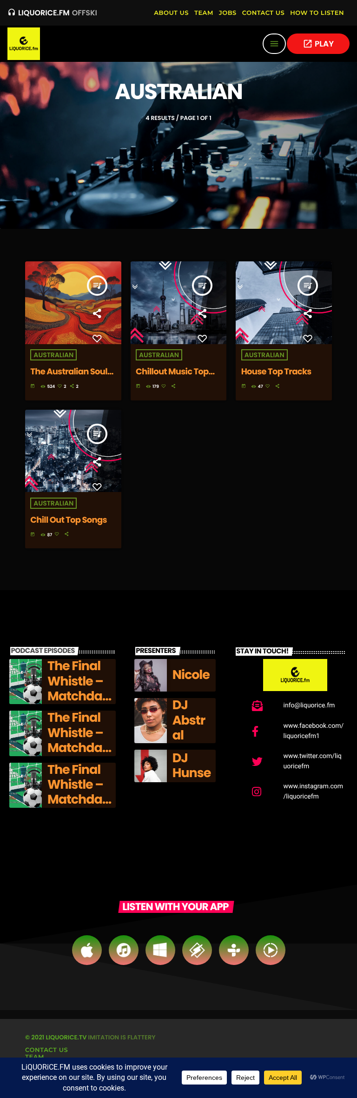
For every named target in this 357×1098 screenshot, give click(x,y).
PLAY (318, 43)
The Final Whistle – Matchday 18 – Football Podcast (78, 704)
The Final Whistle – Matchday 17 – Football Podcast (78, 755)
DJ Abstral (188, 720)
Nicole (191, 675)
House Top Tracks (276, 372)
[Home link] (23, 43)
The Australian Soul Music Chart (68, 377)
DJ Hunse (191, 766)
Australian (53, 354)
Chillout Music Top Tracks (172, 377)
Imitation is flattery (122, 1037)
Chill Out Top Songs (68, 520)
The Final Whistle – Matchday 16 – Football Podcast (78, 807)
